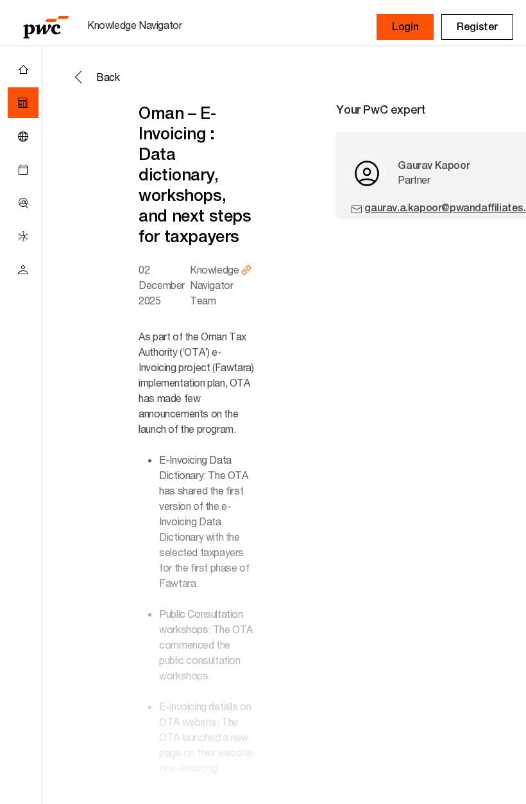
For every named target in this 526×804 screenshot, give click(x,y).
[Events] (23, 169)
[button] (405, 27)
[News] (23, 102)
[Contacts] (23, 269)
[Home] (23, 69)
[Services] (23, 236)
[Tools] (23, 203)
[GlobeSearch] (23, 136)
